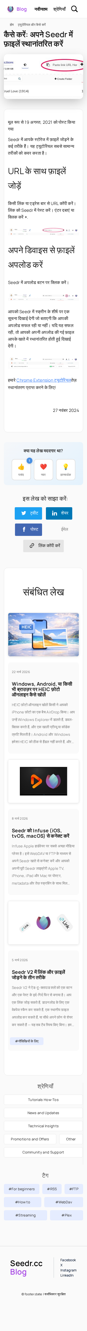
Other (71, 1139)
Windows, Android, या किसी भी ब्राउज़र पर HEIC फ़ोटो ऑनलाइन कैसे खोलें (42, 689)
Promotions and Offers (30, 1139)
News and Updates (43, 1112)
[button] (28, 513)
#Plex (66, 1215)
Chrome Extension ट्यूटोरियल (43, 380)
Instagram (68, 1270)
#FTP (74, 1189)
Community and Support (43, 1152)
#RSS (52, 1189)
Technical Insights (43, 1126)
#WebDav (63, 1202)
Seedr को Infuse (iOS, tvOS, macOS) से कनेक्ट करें (41, 833)
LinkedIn (66, 1275)
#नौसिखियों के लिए (27, 1041)
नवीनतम (41, 9)
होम (12, 24)
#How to (22, 1202)
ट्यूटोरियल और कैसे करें (32, 24)
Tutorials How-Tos (43, 1099)
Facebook (68, 1260)
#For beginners (21, 1189)
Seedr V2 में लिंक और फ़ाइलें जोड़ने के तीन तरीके (38, 975)
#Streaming (25, 1215)
